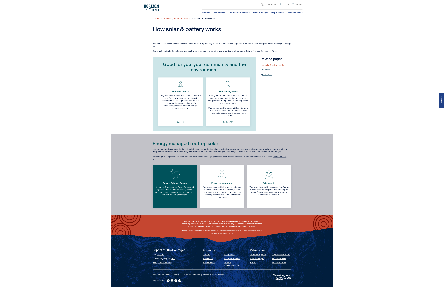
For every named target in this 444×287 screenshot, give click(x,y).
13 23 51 (160, 254)
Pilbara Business (279, 258)
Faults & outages (260, 12)
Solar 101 (181, 122)
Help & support (277, 12)
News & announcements (231, 263)
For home (206, 12)
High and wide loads (281, 254)
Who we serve (209, 262)
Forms (253, 262)
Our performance (232, 258)
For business (219, 12)
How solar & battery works (272, 65)
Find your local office (162, 262)
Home (156, 18)
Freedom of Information (214, 274)
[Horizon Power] (153, 8)
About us (209, 250)
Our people (229, 254)
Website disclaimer (161, 274)
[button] (441, 100)
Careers (206, 254)
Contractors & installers (239, 12)
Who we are (208, 258)
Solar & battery (181, 18)
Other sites (257, 250)
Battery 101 (228, 122)
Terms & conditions (191, 274)
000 (173, 258)
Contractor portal (258, 254)
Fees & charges (257, 258)
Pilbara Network (279, 262)
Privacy (176, 274)
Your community (295, 12)
